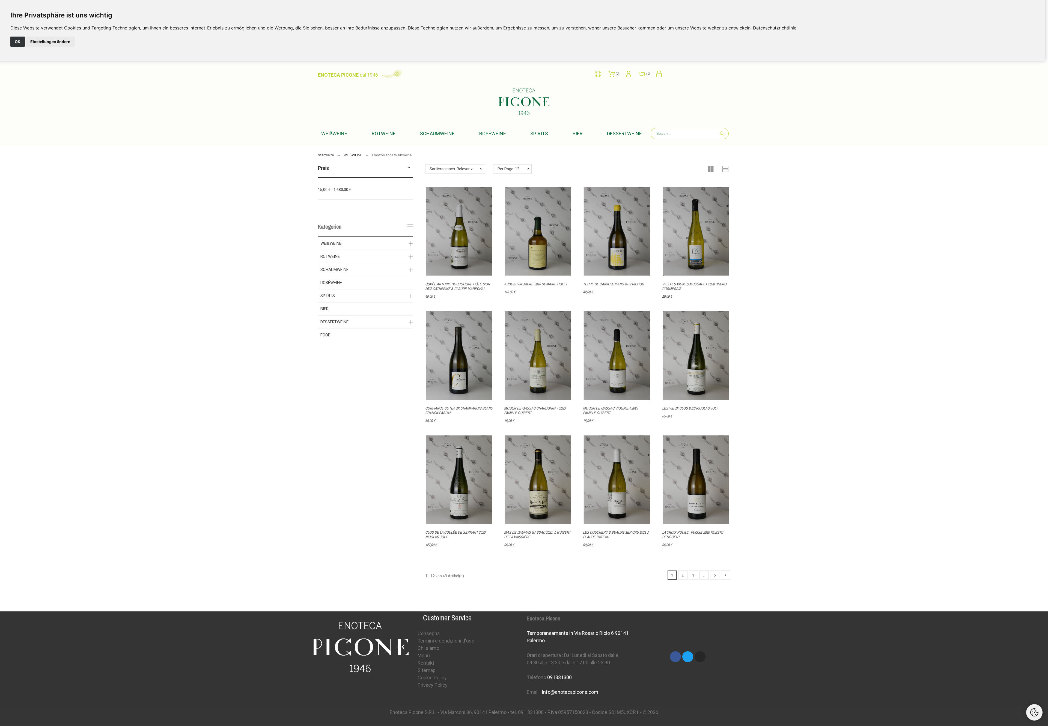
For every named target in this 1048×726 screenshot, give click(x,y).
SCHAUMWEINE (334, 269)
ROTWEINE (330, 256)
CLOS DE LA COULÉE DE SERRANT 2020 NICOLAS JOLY (455, 534)
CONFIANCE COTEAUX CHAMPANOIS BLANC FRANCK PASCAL (459, 410)
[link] (774, 28)
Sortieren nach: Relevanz (451, 169)
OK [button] (17, 41)
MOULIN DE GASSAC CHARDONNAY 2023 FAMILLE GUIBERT (534, 410)
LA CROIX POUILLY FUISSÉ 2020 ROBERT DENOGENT (693, 534)
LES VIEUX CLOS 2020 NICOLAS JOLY (690, 408)
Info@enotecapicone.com (570, 692)
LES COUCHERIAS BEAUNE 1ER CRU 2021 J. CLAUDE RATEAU (616, 534)
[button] (409, 168)
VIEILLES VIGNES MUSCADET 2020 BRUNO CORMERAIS (694, 286)
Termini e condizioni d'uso (446, 641)
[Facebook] (675, 656)
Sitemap (427, 670)
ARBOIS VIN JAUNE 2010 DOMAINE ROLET (535, 284)
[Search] (722, 133)
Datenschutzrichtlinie (774, 28)
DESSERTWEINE (334, 321)
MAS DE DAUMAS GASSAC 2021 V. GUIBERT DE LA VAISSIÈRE (537, 534)
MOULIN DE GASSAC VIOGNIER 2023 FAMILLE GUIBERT (610, 410)
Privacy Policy (433, 685)
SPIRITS (327, 295)
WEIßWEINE (330, 243)
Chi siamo (428, 648)
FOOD (325, 335)
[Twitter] (687, 656)
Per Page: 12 (508, 169)
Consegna (429, 633)
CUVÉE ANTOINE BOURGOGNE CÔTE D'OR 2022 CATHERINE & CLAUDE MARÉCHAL (457, 286)
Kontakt (426, 663)
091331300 (559, 677)
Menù (424, 655)
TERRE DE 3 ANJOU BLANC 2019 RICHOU (613, 284)
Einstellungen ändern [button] (50, 41)
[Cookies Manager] (1034, 712)
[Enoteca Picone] (524, 102)
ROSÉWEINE (331, 282)
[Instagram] (700, 656)
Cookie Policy (432, 677)
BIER (324, 308)
